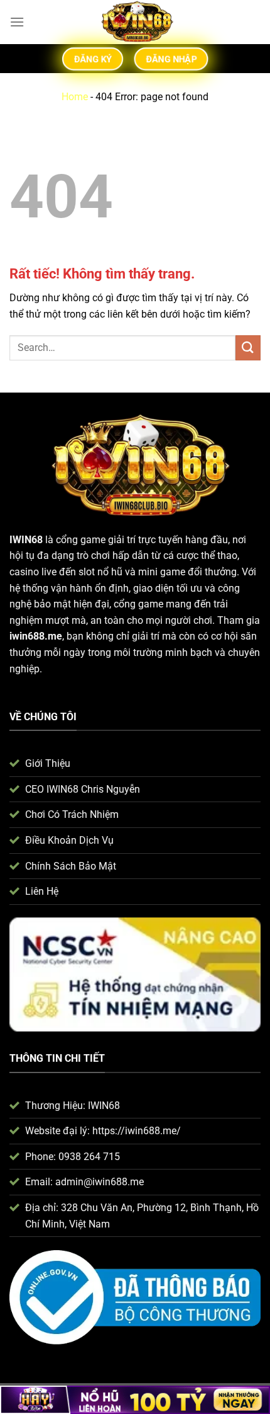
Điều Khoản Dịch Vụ (69, 840)
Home (75, 97)
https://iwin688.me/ (136, 1131)
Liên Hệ (41, 891)
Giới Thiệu (47, 763)
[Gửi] (248, 347)
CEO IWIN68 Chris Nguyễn (82, 789)
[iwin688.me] (135, 22)
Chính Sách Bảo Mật (70, 866)
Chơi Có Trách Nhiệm (72, 814)
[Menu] (16, 21)
